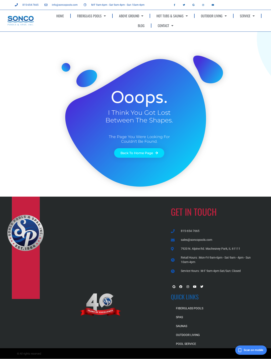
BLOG (141, 25)
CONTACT (163, 25)
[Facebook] (181, 287)
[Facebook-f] (174, 5)
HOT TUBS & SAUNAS (170, 15)
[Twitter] (184, 5)
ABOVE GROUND (129, 15)
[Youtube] (213, 5)
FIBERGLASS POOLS (89, 15)
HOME (60, 15)
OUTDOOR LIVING (212, 15)
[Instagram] (203, 5)
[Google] (193, 5)
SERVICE (245, 15)
